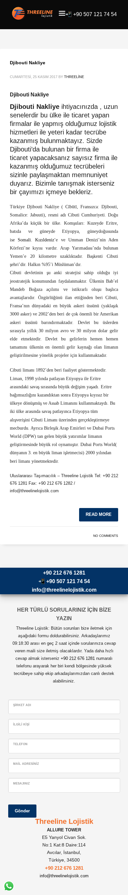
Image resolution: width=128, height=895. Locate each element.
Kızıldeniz (44, 239)
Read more (99, 514)
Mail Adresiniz (26, 763)
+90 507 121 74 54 (95, 14)
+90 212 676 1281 (64, 573)
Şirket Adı (22, 705)
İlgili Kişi (21, 724)
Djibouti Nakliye (27, 62)
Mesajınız (21, 783)
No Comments (105, 536)
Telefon (20, 744)
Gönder (22, 810)
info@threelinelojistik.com (64, 590)
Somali (24, 239)
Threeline (74, 77)
